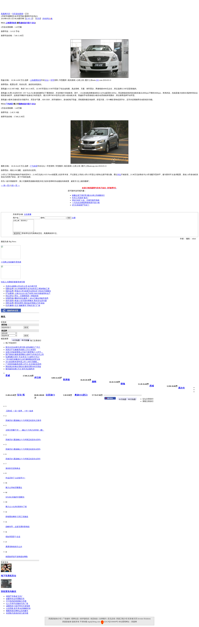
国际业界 (9, 289)
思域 (151, 386)
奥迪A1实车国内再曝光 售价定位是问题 (31, 301)
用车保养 (9, 303)
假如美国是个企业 (13, 537)
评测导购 (9, 298)
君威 (8, 375)
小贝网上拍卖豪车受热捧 (11, 262)
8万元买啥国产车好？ (80, 205)
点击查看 (27, 214)
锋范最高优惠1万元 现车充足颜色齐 (20, 369)
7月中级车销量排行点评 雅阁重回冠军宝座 (23, 359)
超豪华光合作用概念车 (15, 599)
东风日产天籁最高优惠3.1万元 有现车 (21, 350)
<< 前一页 (5, 185)
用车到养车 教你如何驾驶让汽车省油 (29, 303)
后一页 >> (16, 185)
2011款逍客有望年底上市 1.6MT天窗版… (22, 362)
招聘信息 (75, 619)
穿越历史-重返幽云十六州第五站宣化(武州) (23, 449)
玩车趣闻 (9, 305)
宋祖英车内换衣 (8, 591)
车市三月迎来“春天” (80, 198)
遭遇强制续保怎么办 (14, 547)
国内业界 (9, 291)
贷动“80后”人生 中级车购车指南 (85, 200)
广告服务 (66, 619)
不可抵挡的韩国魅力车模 (16, 601)
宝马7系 (21, 395)
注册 (74, 218)
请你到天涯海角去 (13, 468)
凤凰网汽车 (5, 14)
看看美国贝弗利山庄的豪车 (17, 611)
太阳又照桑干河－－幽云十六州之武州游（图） (25, 430)
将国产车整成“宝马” (14, 596)
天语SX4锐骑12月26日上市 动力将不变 (21, 286)
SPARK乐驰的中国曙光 (15, 497)
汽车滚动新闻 (17, 14)
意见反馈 (111, 619)
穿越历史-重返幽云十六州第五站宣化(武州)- (23, 440)
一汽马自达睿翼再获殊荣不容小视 (86, 203)
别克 (15, 23)
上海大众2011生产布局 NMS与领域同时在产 (32, 293)
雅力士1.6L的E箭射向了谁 (16, 507)
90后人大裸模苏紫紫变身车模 (13, 282)
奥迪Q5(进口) (81, 395)
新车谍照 (9, 301)
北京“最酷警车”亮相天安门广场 (27, 305)
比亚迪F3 (50, 395)
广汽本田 (33, 166)
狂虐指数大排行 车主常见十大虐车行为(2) (22, 357)
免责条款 (94, 619)
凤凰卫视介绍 (121, 619)
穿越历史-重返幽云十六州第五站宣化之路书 (23, 420)
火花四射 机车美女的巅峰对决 (18, 608)
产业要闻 (9, 293)
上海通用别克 (35, 80)
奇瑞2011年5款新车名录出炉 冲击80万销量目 (33, 291)
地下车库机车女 (8, 575)
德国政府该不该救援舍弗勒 (17, 557)
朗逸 (123, 384)
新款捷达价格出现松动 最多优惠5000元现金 (23, 366)
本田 (11, 104)
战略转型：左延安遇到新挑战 (17, 527)
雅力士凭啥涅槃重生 (14, 487)
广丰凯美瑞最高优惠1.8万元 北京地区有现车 (23, 364)
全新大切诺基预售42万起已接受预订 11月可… (24, 352)
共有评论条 (47, 19)
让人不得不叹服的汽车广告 (17, 603)
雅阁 (94, 381)
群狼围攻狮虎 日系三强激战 (17, 517)
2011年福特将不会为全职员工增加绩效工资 (32, 289)
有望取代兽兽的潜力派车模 (17, 613)
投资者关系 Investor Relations (139, 619)
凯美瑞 (66, 379)
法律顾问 (102, 619)
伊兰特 (37, 377)
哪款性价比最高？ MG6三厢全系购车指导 (31, 298)
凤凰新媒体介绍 (54, 619)
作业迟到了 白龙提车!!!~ (15, 478)
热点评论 (9, 296)
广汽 (7, 104)
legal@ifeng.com (94, 622)
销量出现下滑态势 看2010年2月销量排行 (88, 195)
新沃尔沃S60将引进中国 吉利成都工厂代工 (23, 347)
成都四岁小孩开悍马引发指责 (18, 606)
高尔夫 (181, 388)
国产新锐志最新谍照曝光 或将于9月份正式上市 (25, 354)
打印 (38, 19)
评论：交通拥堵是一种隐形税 (26, 296)
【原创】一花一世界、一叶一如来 (19, 411)
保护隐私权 (84, 619)
